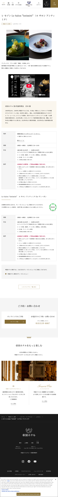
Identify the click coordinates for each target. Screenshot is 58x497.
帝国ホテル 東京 (12, 417)
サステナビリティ (26, 471)
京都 (37, 443)
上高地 (26, 443)
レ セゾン (38, 417)
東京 (20, 443)
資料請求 (41, 474)
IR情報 (16, 471)
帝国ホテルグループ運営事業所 (29, 452)
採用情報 (48, 471)
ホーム (3, 417)
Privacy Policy (5, 489)
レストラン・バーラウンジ (26, 417)
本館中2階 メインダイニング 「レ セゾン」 (28, 134)
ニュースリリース (38, 471)
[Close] (55, 479)
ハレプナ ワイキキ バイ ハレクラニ (33, 448)
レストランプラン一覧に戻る (29, 287)
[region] (29, 487)
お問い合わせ (31, 474)
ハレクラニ (18, 448)
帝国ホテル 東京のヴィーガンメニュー (18, 274)
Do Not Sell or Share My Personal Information (28, 494)
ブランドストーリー (20, 474)
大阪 (32, 443)
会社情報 (9, 471)
